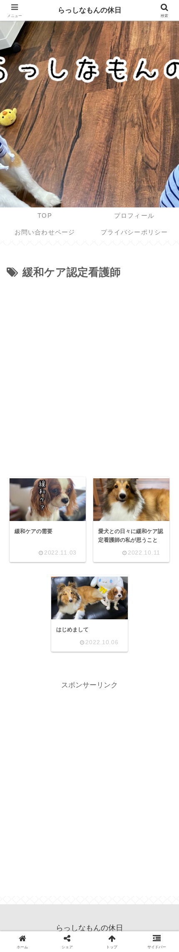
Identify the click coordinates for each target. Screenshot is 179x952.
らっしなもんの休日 (90, 10)
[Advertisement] (89, 375)
